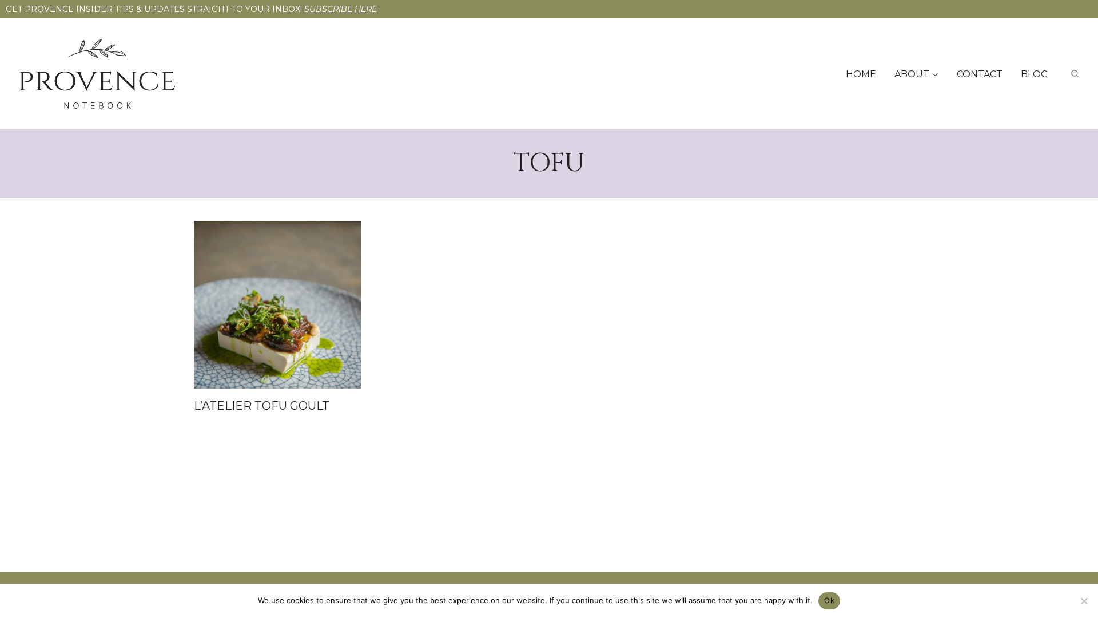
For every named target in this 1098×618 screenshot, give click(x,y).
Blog (1034, 74)
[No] (1083, 601)
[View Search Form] (1075, 74)
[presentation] (277, 305)
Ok (829, 600)
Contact (979, 74)
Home (861, 74)
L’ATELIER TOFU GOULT (261, 406)
